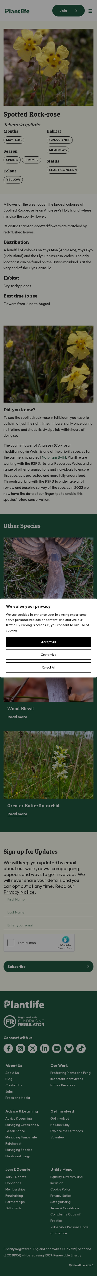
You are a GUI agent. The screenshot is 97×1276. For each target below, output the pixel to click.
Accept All (48, 642)
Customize (49, 654)
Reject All (48, 667)
